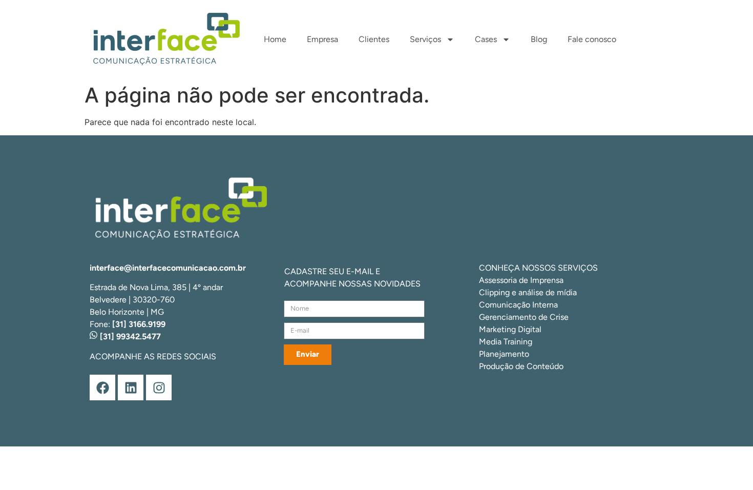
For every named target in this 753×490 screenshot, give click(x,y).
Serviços (425, 39)
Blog (539, 39)
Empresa (322, 39)
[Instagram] (159, 387)
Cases (486, 39)
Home (275, 39)
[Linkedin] (130, 387)
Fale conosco (592, 39)
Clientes (374, 39)
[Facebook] (102, 387)
